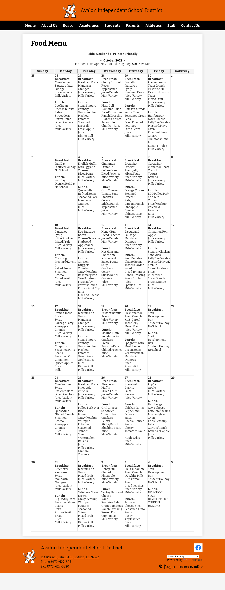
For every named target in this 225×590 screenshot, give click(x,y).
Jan (77, 64)
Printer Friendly (125, 54)
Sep (128, 64)
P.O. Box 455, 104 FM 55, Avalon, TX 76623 (70, 557)
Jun (110, 64)
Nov (141, 64)
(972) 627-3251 (62, 562)
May (103, 64)
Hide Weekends (99, 54)
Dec (147, 64)
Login (166, 567)
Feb (83, 64)
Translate (196, 560)
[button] (49, 25)
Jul (115, 64)
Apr (96, 64)
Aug (121, 64)
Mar (89, 64)
